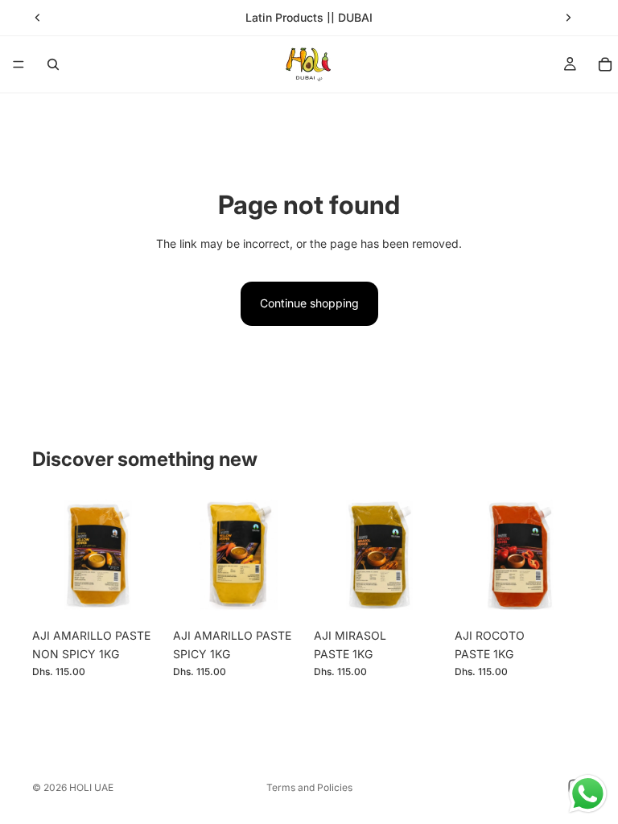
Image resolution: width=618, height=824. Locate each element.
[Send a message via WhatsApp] (588, 794)
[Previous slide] (38, 17)
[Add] (138, 596)
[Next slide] (568, 17)
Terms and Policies (309, 787)
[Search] (53, 64)
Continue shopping (309, 303)
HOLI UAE (91, 787)
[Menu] (18, 64)
